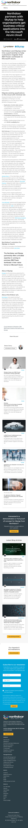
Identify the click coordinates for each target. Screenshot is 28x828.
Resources (5, 793)
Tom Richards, (5, 202)
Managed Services (7, 754)
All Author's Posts (10, 348)
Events (5, 797)
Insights (5, 795)
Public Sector (6, 776)
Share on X (21, 267)
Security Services (7, 764)
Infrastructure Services (8, 762)
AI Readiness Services (8, 767)
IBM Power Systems (20, 218)
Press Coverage (6, 800)
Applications (6, 741)
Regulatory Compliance (8, 750)
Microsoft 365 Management (9, 757)
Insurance (5, 772)
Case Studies (6, 790)
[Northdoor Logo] (10, 3)
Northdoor (5, 297)
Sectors (5, 770)
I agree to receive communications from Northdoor (13, 691)
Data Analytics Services (8, 765)
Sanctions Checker (7, 751)
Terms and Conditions (13, 812)
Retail (4, 777)
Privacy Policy (7, 704)
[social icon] (11, 807)
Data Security (6, 739)
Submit (14, 706)
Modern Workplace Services (9, 760)
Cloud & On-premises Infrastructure (11, 743)
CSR (4, 798)
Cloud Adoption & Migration (11, 326)
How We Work (6, 786)
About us (5, 784)
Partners (5, 788)
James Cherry (22, 39)
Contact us (14, 531)
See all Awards (14, 653)
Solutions (5, 737)
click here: (17, 248)
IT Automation (6, 748)
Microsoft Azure (19, 328)
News (15, 39)
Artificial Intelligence (7, 746)
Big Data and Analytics (8, 745)
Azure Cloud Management (9, 758)
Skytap (4, 273)
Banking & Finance (7, 774)
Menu (6, 8)
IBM (12, 206)
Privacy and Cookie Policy (13, 815)
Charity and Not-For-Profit (9, 781)
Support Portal (8, 734)
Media (4, 779)
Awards (5, 791)
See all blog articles (14, 636)
